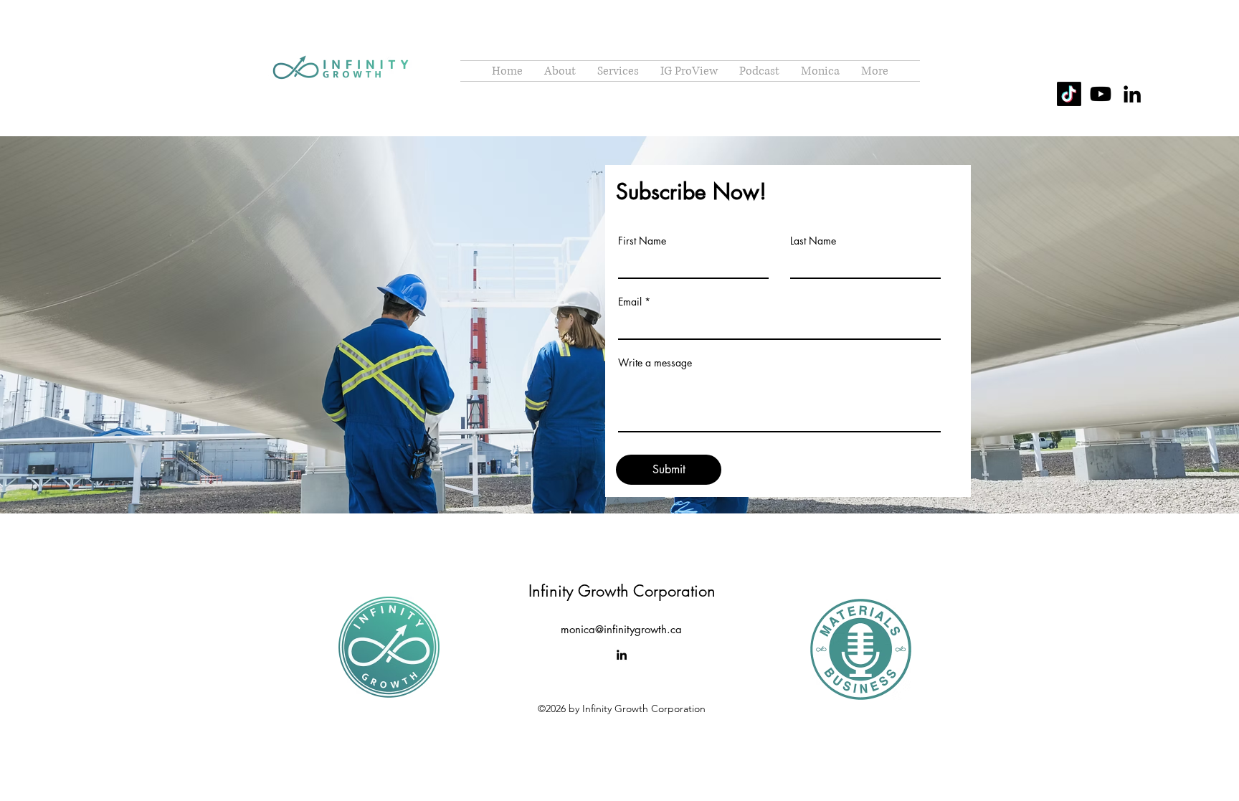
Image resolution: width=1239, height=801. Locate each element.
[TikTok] (1069, 94)
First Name (642, 241)
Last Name (813, 241)
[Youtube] (1100, 94)
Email (630, 302)
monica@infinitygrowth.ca (621, 629)
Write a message (655, 363)
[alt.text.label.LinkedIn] (1132, 94)
